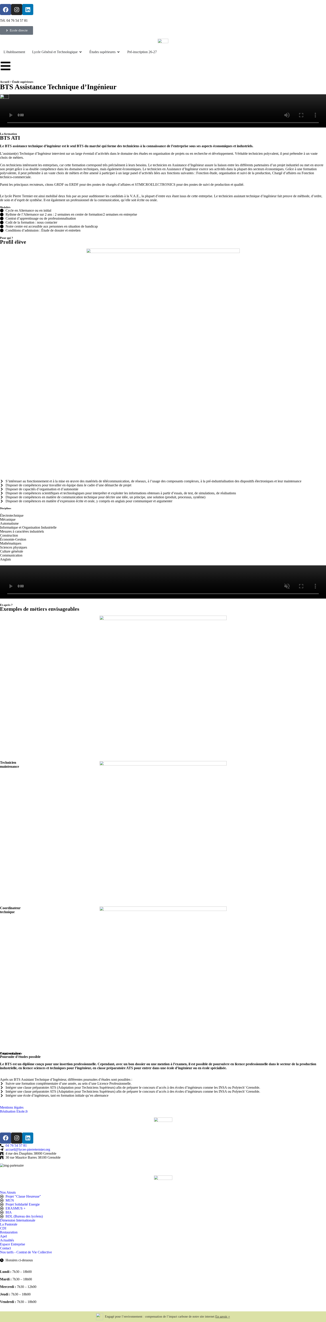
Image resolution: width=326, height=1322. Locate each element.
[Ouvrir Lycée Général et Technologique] (80, 52)
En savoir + (222, 1316)
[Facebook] (5, 9)
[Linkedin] (27, 9)
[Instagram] (16, 9)
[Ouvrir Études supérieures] (118, 52)
